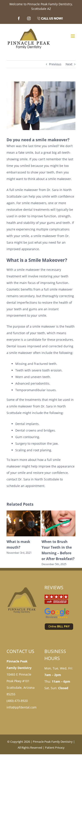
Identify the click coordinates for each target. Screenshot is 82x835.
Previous (55, 64)
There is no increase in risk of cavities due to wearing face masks (57, 553)
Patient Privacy (55, 753)
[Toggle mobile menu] (73, 36)
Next (69, 64)
